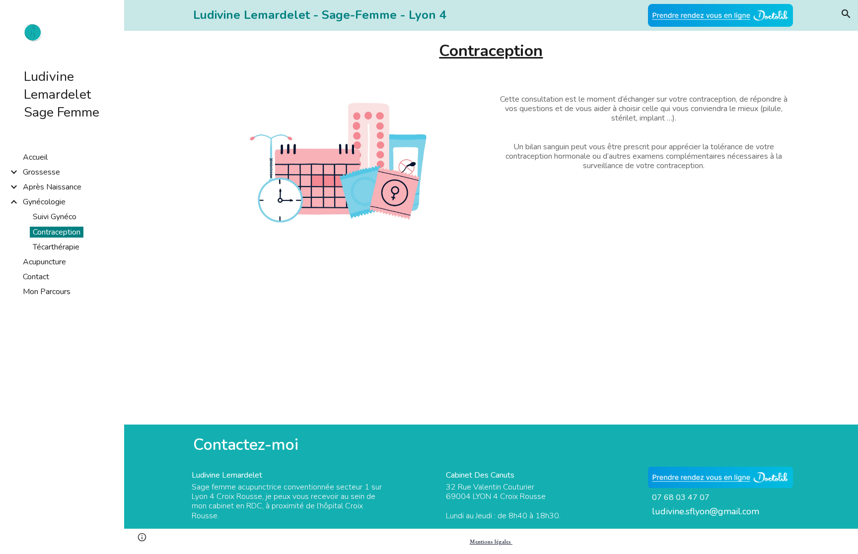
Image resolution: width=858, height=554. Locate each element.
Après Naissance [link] (52, 187)
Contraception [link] (56, 232)
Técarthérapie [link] (56, 247)
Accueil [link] (35, 157)
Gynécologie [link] (44, 201)
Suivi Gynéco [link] (54, 216)
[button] (846, 14)
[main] (338, 15)
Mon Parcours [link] (47, 291)
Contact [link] (36, 276)
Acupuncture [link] (44, 261)
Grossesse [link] (41, 172)
